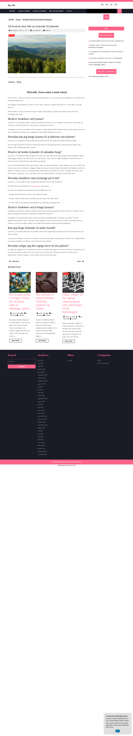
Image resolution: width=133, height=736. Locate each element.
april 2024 (40, 407)
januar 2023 (41, 448)
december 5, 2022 (17, 30)
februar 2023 (41, 445)
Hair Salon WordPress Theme (61, 462)
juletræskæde (36, 186)
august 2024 (41, 401)
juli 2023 (40, 431)
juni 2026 (40, 360)
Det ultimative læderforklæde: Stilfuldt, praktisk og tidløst (45, 301)
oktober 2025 (41, 378)
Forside (12, 11)
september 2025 (42, 381)
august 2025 (41, 384)
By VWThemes (76, 462)
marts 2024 (41, 410)
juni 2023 (40, 434)
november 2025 (42, 375)
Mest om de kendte (56, 11)
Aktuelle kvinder (39, 11)
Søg (106, 17)
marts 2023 (41, 442)
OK (118, 731)
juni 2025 (40, 390)
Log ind (70, 360)
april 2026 (40, 366)
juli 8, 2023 (42, 313)
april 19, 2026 (16, 313)
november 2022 (42, 454)
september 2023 (42, 425)
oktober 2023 (41, 422)
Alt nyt (69, 11)
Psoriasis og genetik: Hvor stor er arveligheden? (106, 58)
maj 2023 (40, 437)
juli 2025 (40, 387)
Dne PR (11, 5)
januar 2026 (41, 372)
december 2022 (42, 451)
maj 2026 (40, 363)
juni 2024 (40, 404)
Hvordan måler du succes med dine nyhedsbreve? (107, 41)
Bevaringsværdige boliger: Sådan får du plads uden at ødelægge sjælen (19, 301)
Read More (17, 341)
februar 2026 (41, 369)
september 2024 (42, 398)
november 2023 (42, 419)
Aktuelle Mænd (24, 11)
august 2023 (41, 428)
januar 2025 (41, 395)
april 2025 (40, 392)
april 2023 (40, 439)
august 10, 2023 (70, 316)
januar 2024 (41, 413)
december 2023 (42, 416)
